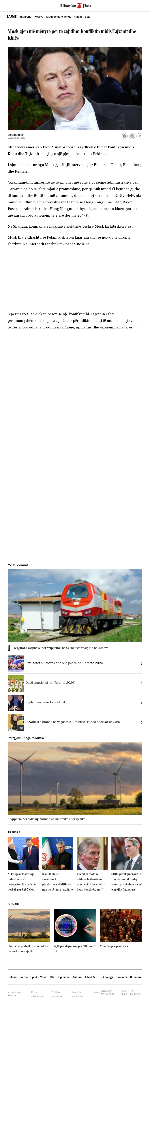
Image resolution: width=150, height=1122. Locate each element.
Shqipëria (25, 16)
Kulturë (77, 977)
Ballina (12, 977)
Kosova (38, 16)
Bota (88, 16)
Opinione (64, 977)
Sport (34, 977)
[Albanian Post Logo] (75, 5)
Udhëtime (136, 977)
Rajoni (78, 16)
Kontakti (97, 992)
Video (43, 977)
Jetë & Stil (91, 977)
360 (52, 977)
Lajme (11, 16)
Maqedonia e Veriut (58, 16)
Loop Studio (124, 992)
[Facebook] (125, 136)
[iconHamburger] (9, 5)
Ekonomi (121, 977)
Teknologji (106, 977)
